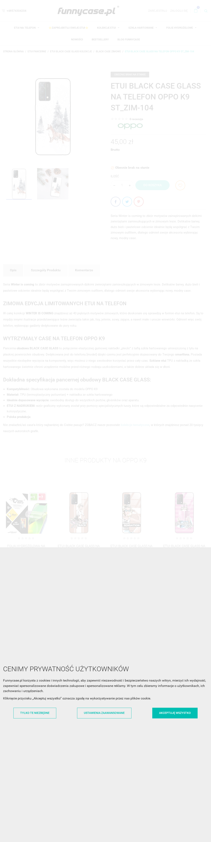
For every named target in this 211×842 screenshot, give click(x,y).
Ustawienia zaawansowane (104, 713)
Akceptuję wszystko (175, 713)
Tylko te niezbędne (34, 713)
